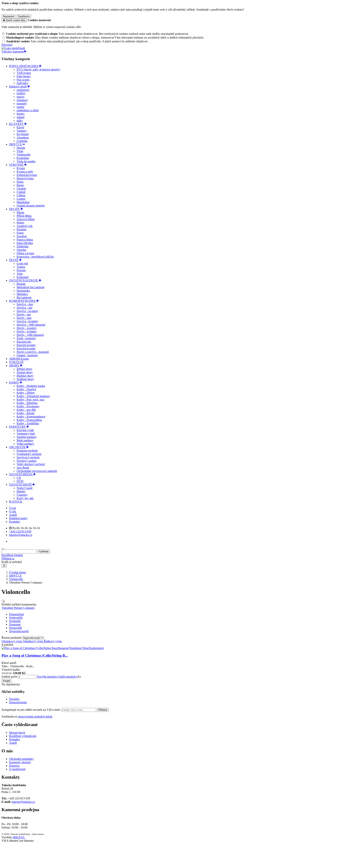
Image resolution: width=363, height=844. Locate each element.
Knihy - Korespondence (31, 416)
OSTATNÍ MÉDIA (21, 474)
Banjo (20, 185)
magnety (22, 103)
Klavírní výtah (25, 430)
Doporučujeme (18, 702)
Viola (20, 151)
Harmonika (23, 290)
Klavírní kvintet (26, 345)
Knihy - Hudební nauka (31, 386)
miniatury (22, 100)
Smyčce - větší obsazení (31, 324)
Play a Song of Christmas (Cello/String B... (35, 655)
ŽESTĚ (14, 260)
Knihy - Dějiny (26, 392)
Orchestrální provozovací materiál (37, 471)
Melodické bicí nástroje (30, 287)
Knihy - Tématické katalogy (33, 396)
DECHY (14, 209)
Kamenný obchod (19, 762)
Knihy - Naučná (26, 389)
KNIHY (14, 382)
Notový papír (25, 488)
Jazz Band (23, 467)
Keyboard (23, 134)
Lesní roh (22, 263)
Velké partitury (25, 443)
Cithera (21, 195)
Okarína (21, 249)
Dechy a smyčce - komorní (33, 351)
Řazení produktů (12, 637)
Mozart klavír (17, 732)
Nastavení (8, 16)
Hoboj (20, 222)
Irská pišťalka (25, 243)
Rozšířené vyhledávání (22, 736)
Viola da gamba (26, 161)
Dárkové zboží (18, 86)
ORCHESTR (17, 447)
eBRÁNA (18, 837)
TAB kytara (24, 72)
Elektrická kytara (27, 175)
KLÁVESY (16, 124)
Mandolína (23, 202)
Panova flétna (25, 239)
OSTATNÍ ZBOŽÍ (20, 484)
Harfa (20, 181)
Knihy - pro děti (26, 409)
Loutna (21, 198)
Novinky (14, 699)
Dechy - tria (24, 314)
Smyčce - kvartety (27, 311)
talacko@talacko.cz (23, 801)
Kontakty (14, 521)
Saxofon (22, 236)
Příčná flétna (24, 215)
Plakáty (21, 491)
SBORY (14, 365)
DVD (20, 481)
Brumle (21, 283)
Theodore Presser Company (18, 607)
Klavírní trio (24, 341)
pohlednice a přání (28, 110)
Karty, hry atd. (25, 498)
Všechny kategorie (13, 51)
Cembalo (22, 141)
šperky (21, 113)
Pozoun (21, 270)
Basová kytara (25, 178)
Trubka (21, 266)
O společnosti (17, 769)
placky (21, 96)
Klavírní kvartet (26, 348)
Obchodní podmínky (21, 758)
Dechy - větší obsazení (30, 334)
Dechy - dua (24, 317)
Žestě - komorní (26, 338)
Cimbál (21, 192)
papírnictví (23, 89)
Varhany (22, 130)
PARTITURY (17, 426)
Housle (21, 147)
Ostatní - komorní (27, 355)
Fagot (20, 232)
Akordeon (23, 137)
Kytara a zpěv (25, 171)
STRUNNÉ (16, 164)
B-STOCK (15, 501)
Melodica (22, 294)
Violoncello (23, 154)
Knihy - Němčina (27, 403)
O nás (12, 511)
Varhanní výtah (26, 433)
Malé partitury (25, 440)
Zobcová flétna (26, 219)
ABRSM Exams (19, 358)
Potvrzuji (7, 44)
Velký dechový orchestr (31, 464)
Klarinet (21, 229)
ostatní (20, 117)
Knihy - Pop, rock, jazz (30, 399)
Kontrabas (23, 158)
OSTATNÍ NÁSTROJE (24, 280)
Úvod (12, 508)
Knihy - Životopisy (28, 406)
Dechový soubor (26, 460)
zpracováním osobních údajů (35, 716)
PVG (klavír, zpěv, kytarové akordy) (38, 69)
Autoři (13, 514)
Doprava (14, 765)
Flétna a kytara (25, 253)
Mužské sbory (25, 375)
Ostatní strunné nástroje (31, 205)
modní (20, 107)
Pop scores (23, 79)
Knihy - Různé (25, 413)
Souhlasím (24, 16)
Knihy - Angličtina (28, 423)
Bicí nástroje (24, 297)
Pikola (20, 212)
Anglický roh (25, 226)
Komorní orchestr (27, 450)
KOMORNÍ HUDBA (22, 300)
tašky (20, 120)
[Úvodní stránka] (13, 48)
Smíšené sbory (25, 379)
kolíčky (21, 93)
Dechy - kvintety (27, 331)
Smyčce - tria (24, 307)
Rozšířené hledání (12, 555)
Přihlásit (102, 709)
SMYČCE (15, 144)
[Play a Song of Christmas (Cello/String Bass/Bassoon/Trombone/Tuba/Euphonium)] (53, 648)
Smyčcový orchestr (28, 457)
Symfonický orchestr (29, 454)
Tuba (20, 273)
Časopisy (22, 494)
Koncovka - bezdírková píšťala (35, 256)
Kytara (21, 168)
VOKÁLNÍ (16, 362)
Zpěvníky (22, 83)
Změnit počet (9, 676)
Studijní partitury (27, 437)
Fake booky (24, 76)
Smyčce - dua (25, 304)
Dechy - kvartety (27, 328)
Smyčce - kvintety (27, 321)
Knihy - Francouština (29, 420)
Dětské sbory (24, 368)
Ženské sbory (25, 372)
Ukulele (21, 188)
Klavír (20, 127)
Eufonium (23, 277)
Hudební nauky (18, 518)
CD (19, 477)
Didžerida (22, 246)
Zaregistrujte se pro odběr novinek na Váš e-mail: (31, 709)
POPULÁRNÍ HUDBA (24, 66)
